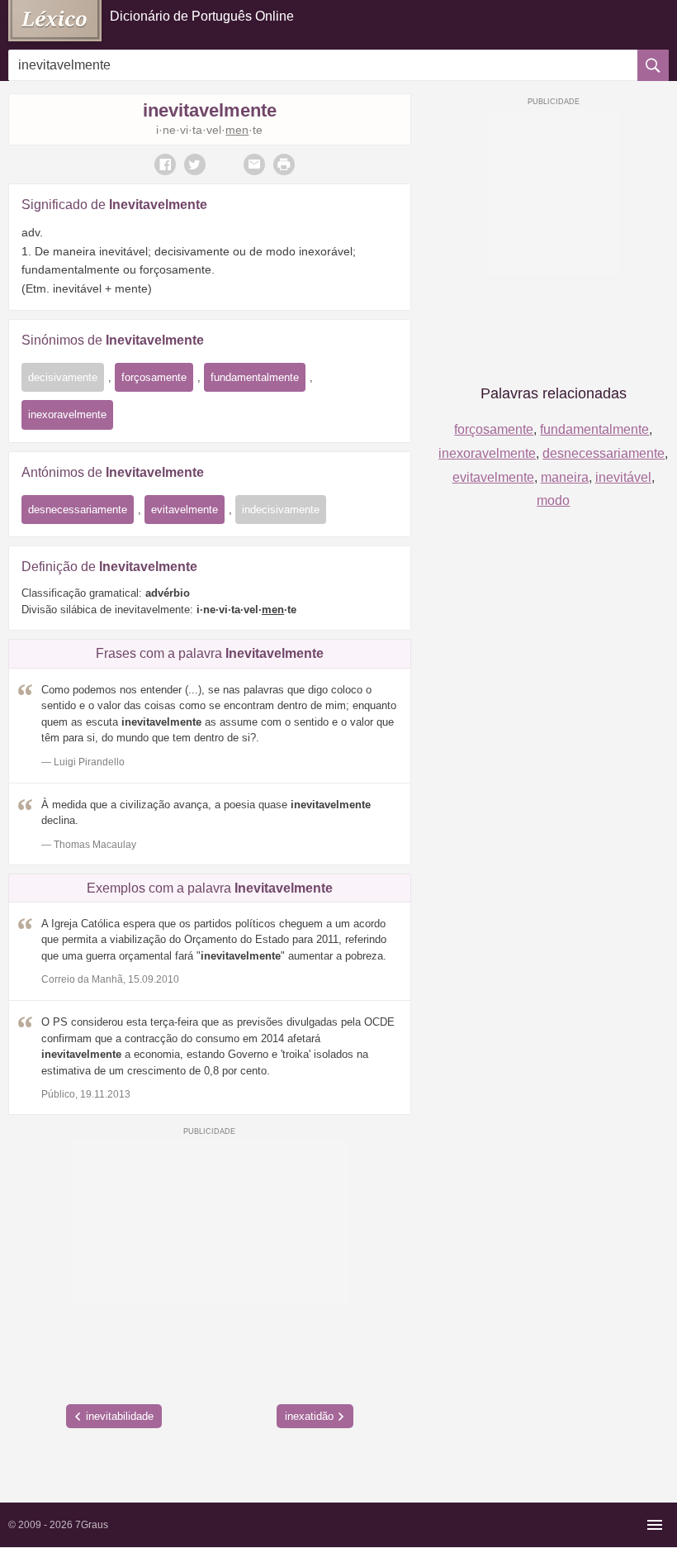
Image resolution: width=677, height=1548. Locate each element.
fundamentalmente (255, 377)
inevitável (623, 477)
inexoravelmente (67, 414)
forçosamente (154, 377)
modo (553, 500)
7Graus (91, 1525)
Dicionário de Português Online (202, 16)
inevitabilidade (120, 1416)
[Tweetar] (195, 164)
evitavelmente (184, 509)
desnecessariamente (77, 509)
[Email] (254, 164)
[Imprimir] (284, 164)
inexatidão (309, 1416)
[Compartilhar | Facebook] (165, 164)
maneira (565, 477)
